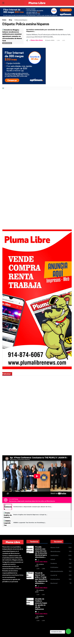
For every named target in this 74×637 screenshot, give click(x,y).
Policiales (60, 567)
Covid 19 (60, 575)
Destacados (60, 579)
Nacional (60, 583)
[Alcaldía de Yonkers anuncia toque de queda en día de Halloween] (30, 601)
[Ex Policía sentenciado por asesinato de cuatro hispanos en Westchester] (13, 36)
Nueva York (60, 547)
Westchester (60, 551)
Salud (60, 559)
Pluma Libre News (37, 40)
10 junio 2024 (49, 40)
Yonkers (60, 563)
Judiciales (7, 43)
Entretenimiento (60, 571)
